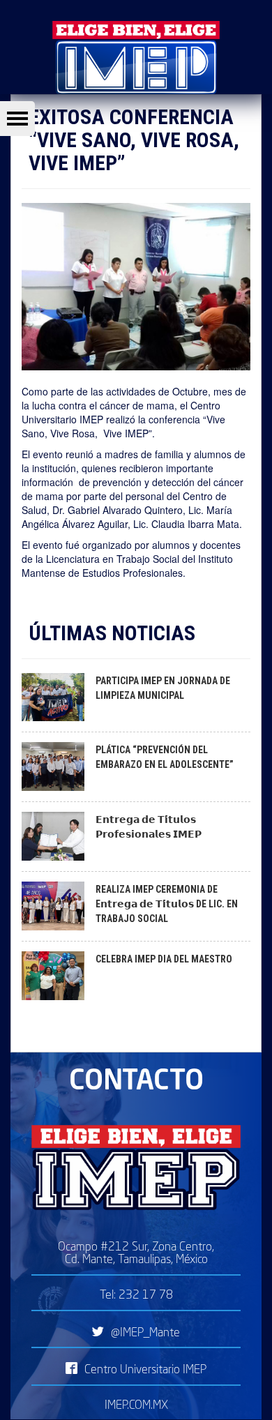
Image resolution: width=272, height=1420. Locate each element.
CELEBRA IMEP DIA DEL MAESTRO (164, 959)
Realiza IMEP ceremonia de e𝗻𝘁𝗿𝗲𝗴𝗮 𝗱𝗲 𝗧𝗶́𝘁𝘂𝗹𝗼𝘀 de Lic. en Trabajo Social (167, 904)
